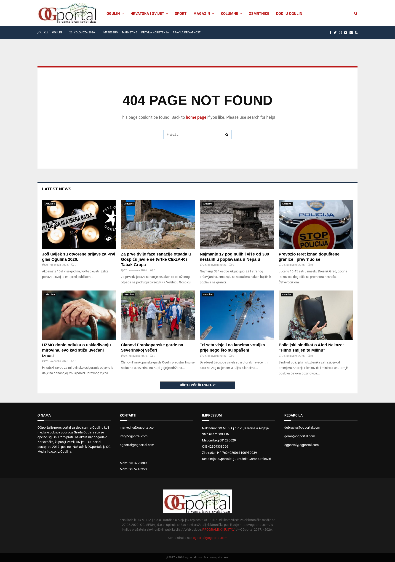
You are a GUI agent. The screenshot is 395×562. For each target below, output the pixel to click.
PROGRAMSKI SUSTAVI (218, 529)
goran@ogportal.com (299, 436)
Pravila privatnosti (187, 32)
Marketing (129, 32)
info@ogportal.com (133, 436)
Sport (181, 13)
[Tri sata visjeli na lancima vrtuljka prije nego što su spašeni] (237, 315)
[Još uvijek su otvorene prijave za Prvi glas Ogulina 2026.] (79, 224)
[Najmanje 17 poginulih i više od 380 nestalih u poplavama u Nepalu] (237, 224)
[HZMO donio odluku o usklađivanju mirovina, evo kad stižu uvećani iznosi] (79, 315)
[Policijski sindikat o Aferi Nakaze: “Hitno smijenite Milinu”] (316, 315)
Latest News (56, 189)
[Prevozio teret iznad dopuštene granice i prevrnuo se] (316, 224)
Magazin (201, 13)
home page (196, 117)
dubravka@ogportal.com (302, 427)
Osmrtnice (259, 13)
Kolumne (229, 13)
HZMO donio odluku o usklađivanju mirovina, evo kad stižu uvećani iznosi (76, 350)
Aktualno (50, 203)
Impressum (110, 32)
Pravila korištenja (155, 32)
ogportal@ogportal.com (137, 445)
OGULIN (113, 13)
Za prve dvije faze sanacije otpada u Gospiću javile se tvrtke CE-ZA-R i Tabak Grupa (156, 259)
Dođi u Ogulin (289, 13)
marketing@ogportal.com (138, 427)
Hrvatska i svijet (147, 13)
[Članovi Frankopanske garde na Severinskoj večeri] (158, 315)
